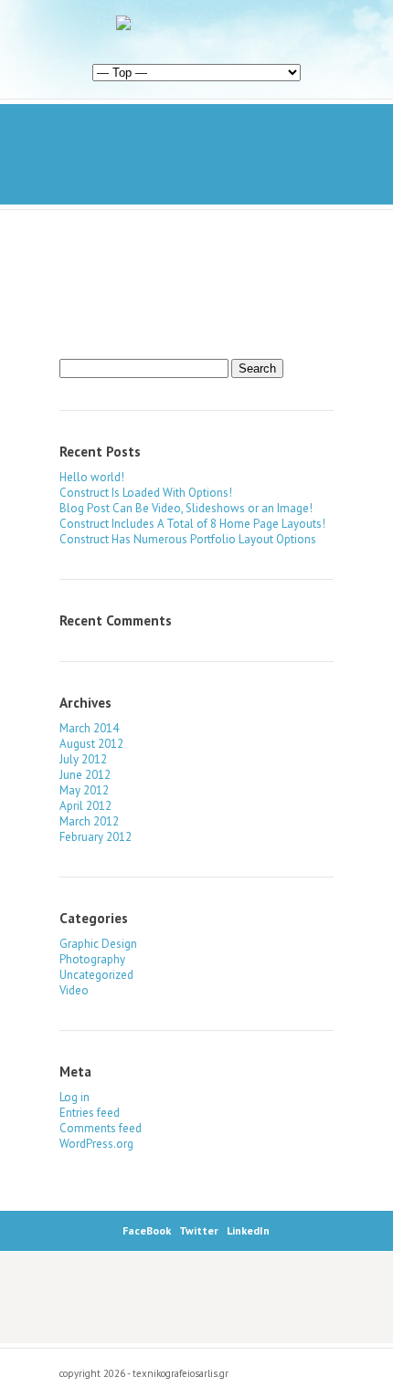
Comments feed (100, 1128)
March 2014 (89, 728)
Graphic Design (98, 943)
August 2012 (91, 744)
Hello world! (91, 477)
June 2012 (85, 775)
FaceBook (146, 1230)
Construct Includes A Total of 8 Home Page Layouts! (192, 523)
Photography (92, 959)
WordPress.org (96, 1143)
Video (74, 990)
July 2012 (83, 759)
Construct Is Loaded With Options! (145, 492)
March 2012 (89, 821)
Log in (74, 1097)
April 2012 (85, 806)
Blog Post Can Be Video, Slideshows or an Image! (186, 508)
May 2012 (84, 790)
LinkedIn (248, 1230)
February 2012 (95, 837)
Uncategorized (96, 975)
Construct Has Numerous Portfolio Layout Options (187, 539)
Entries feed (89, 1112)
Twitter (198, 1230)
